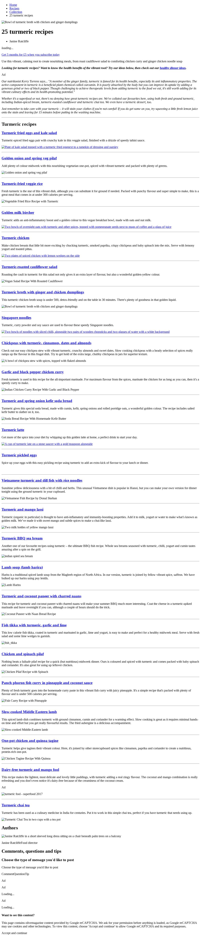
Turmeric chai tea (16, 805)
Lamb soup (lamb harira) (22, 567)
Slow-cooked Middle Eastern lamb (29, 712)
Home (13, 4)
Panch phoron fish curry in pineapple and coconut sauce (47, 683)
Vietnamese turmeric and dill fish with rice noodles (42, 480)
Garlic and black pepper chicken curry (33, 372)
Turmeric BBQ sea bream (22, 538)
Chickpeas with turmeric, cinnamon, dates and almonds (46, 343)
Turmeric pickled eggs (19, 455)
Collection (15, 12)
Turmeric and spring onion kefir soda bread (37, 401)
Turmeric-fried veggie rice (22, 184)
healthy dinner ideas (173, 68)
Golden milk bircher (18, 212)
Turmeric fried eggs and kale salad (29, 133)
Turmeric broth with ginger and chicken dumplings (43, 292)
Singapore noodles (16, 318)
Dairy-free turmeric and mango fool (30, 770)
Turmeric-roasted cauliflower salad (29, 267)
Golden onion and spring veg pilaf (29, 158)
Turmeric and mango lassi (22, 509)
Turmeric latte (13, 430)
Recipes (14, 8)
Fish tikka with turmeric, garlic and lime (34, 625)
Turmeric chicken (15, 238)
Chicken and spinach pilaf (23, 654)
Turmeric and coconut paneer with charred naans (41, 596)
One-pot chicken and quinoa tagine (30, 741)
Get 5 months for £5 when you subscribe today (31, 54)
